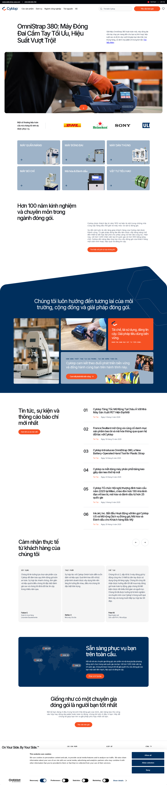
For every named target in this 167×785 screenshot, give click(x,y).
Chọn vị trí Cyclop (95, 676)
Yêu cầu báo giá (147, 9)
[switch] (65, 780)
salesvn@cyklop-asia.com (11, 2)
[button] (27, 8)
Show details (118, 780)
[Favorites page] (163, 8)
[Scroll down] (83, 107)
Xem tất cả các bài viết (29, 432)
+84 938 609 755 (30, 2)
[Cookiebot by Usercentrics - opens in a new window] (15, 780)
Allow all (148, 755)
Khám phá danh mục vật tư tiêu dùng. (127, 342)
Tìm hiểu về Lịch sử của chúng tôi (102, 249)
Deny (148, 770)
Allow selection (148, 763)
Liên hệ (162, 2)
